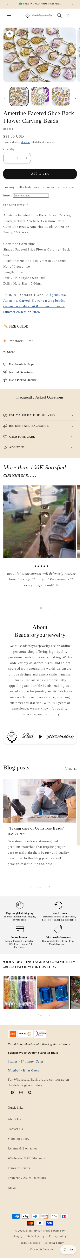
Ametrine (10, 300)
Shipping (25, 142)
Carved (24, 300)
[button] (9, 15)
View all (71, 768)
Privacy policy (58, 1236)
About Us (14, 1119)
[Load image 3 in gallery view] (60, 96)
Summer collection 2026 (21, 312)
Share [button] (11, 352)
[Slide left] (4, 97)
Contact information (42, 1249)
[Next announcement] (72, 4)
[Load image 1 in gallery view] (19, 96)
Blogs (12, 1187)
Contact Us (15, 1129)
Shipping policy (54, 1242)
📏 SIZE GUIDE (15, 326)
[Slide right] (75, 97)
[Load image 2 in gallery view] (39, 96)
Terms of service (30, 1242)
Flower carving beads (48, 300)
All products (55, 295)
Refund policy (35, 1236)
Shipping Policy (18, 1138)
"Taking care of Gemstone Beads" (36, 828)
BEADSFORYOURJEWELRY (32, 967)
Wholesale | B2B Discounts (26, 1158)
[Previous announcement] (7, 4)
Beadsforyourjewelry (37, 1230)
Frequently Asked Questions (27, 1177)
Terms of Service (19, 1168)
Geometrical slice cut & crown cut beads (33, 306)
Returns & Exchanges (22, 1148)
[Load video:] (40, 737)
